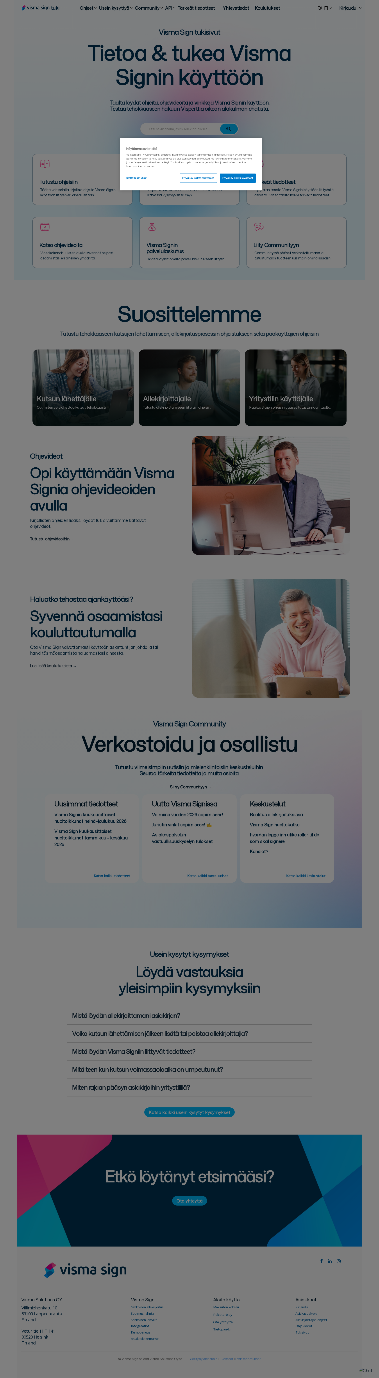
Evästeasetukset (137, 177)
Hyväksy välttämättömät (198, 178)
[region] (191, 164)
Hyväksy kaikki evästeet (237, 178)
